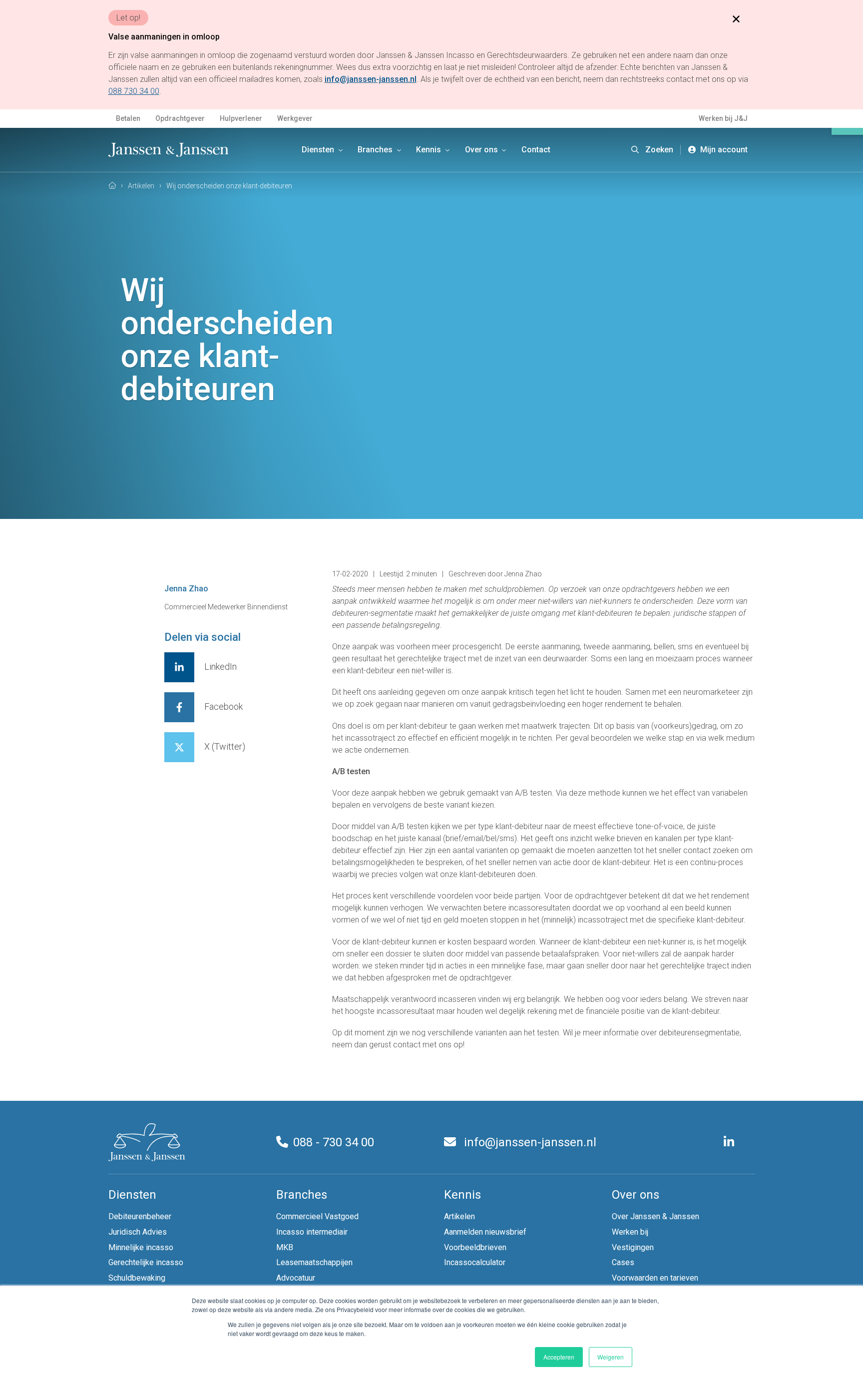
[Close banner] (736, 18)
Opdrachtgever (180, 118)
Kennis (429, 149)
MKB (284, 1247)
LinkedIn (220, 666)
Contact (535, 149)
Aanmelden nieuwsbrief (485, 1232)
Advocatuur (295, 1278)
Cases (623, 1262)
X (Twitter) (224, 746)
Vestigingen (633, 1247)
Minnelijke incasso (140, 1247)
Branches (376, 149)
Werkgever (295, 118)
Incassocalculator (474, 1262)
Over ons (482, 149)
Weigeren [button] (610, 1357)
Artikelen (459, 1216)
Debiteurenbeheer (139, 1216)
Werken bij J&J (723, 118)
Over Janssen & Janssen (655, 1216)
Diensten (319, 149)
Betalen (128, 118)
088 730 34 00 (133, 91)
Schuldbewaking (136, 1278)
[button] (652, 150)
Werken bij (630, 1232)
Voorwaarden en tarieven (655, 1278)
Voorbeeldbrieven (475, 1247)
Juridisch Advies (137, 1232)
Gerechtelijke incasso (145, 1262)
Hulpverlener (241, 118)
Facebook (223, 706)
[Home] (112, 185)
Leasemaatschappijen (314, 1262)
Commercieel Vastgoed (317, 1216)
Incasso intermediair (312, 1232)
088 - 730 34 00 (333, 1142)
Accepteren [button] (558, 1357)
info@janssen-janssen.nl (528, 1142)
